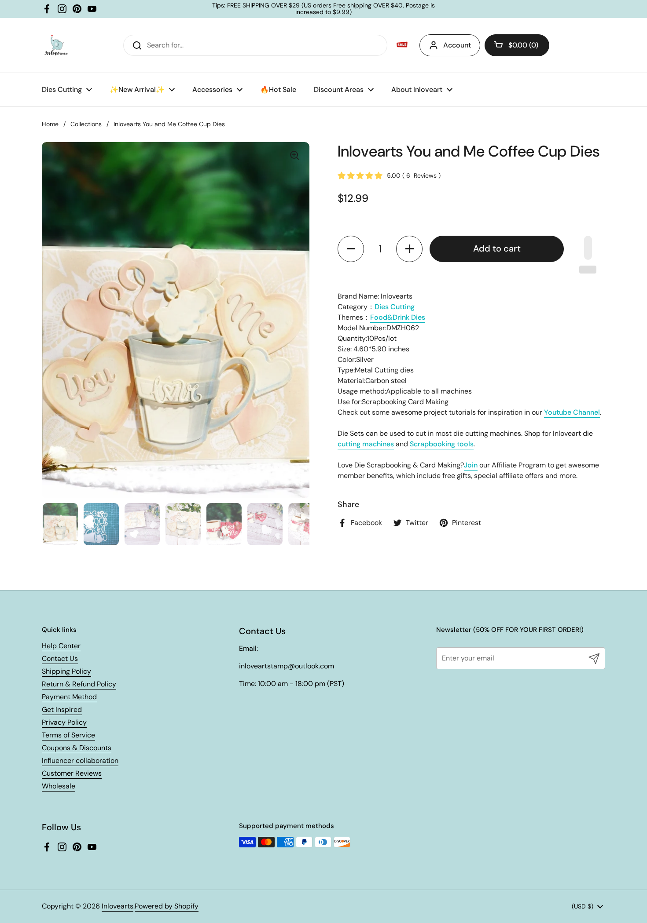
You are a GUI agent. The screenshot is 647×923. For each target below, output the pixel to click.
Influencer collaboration (80, 760)
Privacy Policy (64, 722)
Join (471, 465)
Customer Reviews (72, 773)
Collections (86, 124)
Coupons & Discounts (76, 747)
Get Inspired (62, 709)
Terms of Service (68, 735)
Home (50, 124)
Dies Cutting (395, 306)
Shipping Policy (66, 671)
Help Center (61, 645)
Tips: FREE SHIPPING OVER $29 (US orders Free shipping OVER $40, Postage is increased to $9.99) (323, 9)
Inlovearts (117, 906)
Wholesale (58, 786)
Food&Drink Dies (397, 317)
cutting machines (366, 444)
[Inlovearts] (56, 45)
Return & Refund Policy (79, 684)
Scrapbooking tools (442, 444)
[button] (517, 45)
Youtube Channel (572, 412)
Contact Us (60, 658)
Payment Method (69, 696)
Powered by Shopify (167, 906)
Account (457, 45)
